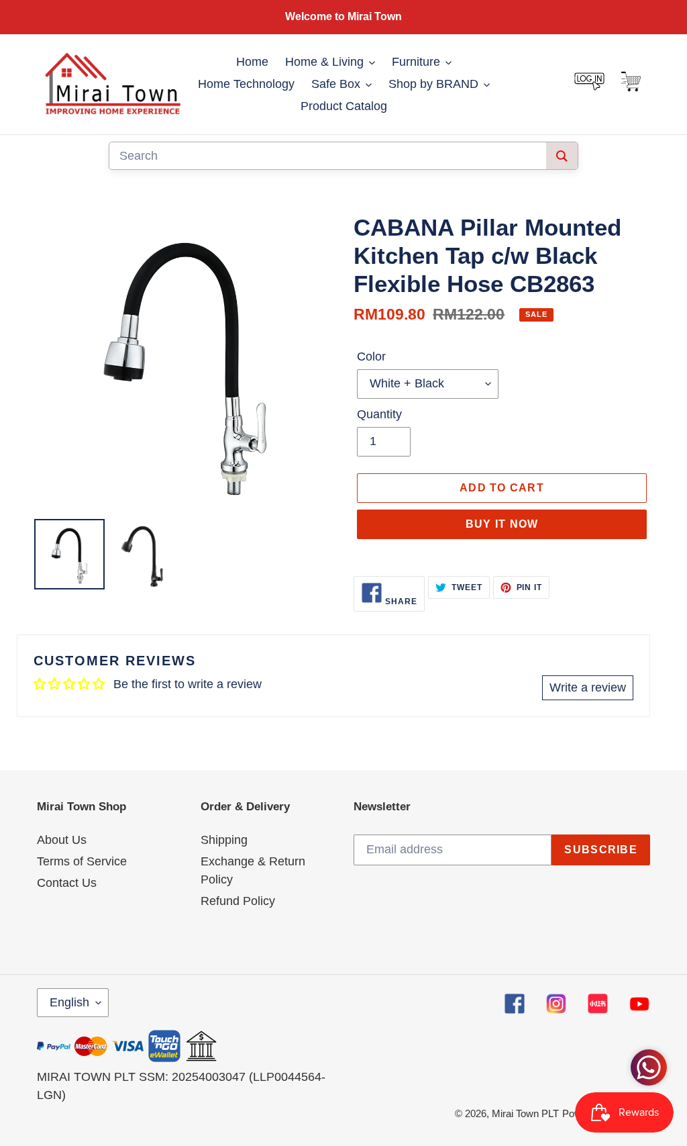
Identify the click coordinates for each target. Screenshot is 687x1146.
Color (371, 356)
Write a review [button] (587, 687)
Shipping (224, 840)
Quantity (379, 414)
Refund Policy (238, 901)
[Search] (562, 155)
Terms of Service (82, 861)
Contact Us (67, 883)
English (69, 1002)
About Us (62, 840)
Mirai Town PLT (525, 1113)
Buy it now (502, 524)
